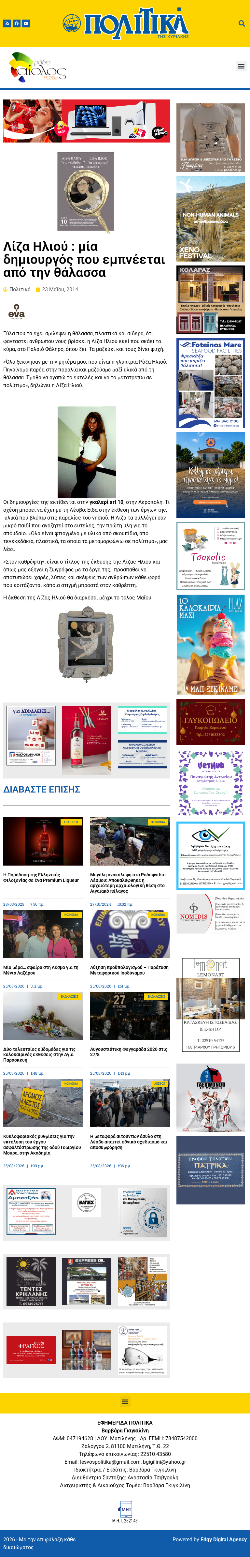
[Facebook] (17, 23)
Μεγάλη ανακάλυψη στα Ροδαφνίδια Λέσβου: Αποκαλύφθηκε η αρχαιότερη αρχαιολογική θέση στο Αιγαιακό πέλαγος (128, 883)
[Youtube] (26, 23)
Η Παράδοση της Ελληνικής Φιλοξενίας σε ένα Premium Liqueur (41, 877)
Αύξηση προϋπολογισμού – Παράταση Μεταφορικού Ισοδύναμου (129, 970)
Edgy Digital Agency (224, 1539)
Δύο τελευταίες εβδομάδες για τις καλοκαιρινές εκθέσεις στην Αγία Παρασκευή (39, 1055)
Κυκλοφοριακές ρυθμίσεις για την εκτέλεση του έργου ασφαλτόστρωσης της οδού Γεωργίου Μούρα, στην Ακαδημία (42, 1144)
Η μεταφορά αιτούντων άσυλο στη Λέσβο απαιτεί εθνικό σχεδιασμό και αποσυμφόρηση (128, 1142)
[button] (241, 66)
